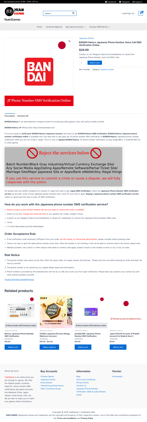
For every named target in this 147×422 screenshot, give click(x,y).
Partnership (117, 376)
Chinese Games (47, 376)
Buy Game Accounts (74, 27)
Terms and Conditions (85, 379)
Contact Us (81, 385)
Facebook (9, 279)
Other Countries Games (51, 388)
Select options (49, 347)
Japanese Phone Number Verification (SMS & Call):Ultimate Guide (91, 391)
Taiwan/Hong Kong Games (52, 385)
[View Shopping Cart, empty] (140, 13)
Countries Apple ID (54, 27)
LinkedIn (22, 279)
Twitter (16, 279)
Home (39, 27)
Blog (78, 376)
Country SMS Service (98, 27)
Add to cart (95, 63)
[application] (84, 26)
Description (10, 116)
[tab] (10, 115)
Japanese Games (86, 38)
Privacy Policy (82, 382)
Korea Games (46, 382)
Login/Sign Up (128, 13)
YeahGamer (12, 19)
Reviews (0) (22, 116)
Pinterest (30, 279)
